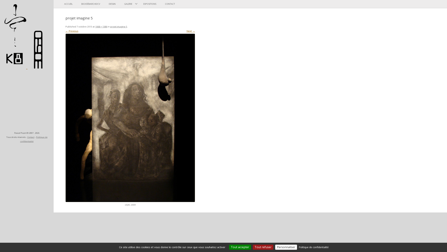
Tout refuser (263, 247)
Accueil (68, 3)
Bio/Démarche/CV (90, 3)
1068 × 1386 (101, 26)
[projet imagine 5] (130, 118)
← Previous (71, 31)
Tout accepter (240, 247)
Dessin (112, 3)
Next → (190, 31)
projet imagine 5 (118, 26)
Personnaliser (286, 247)
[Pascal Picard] (15, 67)
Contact (30, 137)
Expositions (149, 3)
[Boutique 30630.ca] (38, 67)
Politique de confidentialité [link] (314, 247)
